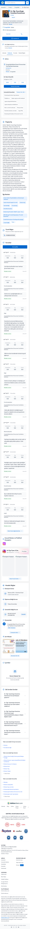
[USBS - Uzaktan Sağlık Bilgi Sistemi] (20, 824)
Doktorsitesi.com (5, 890)
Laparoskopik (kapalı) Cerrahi (10, 202)
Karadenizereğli (7, 747)
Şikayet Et (24, 271)
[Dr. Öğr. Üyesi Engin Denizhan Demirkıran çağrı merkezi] (22, 34)
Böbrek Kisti (7, 766)
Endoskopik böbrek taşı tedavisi (11, 789)
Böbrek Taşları (7, 771)
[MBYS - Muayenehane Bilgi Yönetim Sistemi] (9, 824)
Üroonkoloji (14, 205)
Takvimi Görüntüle (15, 86)
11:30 (22, 82)
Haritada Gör (8, 68)
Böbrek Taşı (6, 768)
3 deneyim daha (14, 632)
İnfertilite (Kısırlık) (8, 208)
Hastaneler (3, 868)
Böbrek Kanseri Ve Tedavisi (10, 764)
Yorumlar (15, 53)
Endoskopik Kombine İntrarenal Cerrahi (13, 791)
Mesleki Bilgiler (22, 53)
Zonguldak (16, 7)
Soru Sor (8, 34)
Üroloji (10, 7)
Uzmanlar (3, 860)
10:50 (7, 82)
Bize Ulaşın (3, 876)
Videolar (3, 806)
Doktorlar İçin (19, 860)
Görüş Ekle (15, 247)
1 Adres (12, 27)
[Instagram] (4, 543)
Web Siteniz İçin (19, 862)
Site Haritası (4, 886)
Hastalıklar (3, 864)
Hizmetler (3, 866)
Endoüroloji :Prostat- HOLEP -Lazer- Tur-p (13, 211)
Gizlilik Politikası (4, 879)
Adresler (4, 53)
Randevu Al (16, 38)
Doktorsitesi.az (4, 893)
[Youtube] (18, 927)
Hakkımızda (3, 874)
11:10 (15, 82)
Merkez (7, 71)
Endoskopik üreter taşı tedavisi (11, 794)
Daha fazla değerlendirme (14, 531)
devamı (10, 24)
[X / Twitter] (13, 927)
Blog (8, 806)
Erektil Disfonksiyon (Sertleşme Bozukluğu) (13, 219)
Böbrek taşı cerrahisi (9, 787)
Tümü (13, 222)
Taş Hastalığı (6, 205)
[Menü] (27, 2)
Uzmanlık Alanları (5, 862)
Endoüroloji (22, 202)
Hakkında (10, 53)
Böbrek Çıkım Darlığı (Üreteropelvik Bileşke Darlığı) (14, 757)
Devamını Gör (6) (15, 655)
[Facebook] (11, 927)
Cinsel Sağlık (6, 222)
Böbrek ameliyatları (8, 784)
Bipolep (5, 782)
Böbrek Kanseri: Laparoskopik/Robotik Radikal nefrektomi (14, 761)
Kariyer (19, 865)
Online (12, 806)
